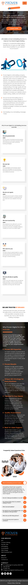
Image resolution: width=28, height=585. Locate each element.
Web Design (4, 550)
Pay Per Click (4, 544)
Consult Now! (14, 28)
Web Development (6, 552)
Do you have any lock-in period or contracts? (11, 520)
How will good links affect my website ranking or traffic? (12, 502)
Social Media (4, 548)
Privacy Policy (11, 583)
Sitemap (18, 583)
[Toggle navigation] (24, 3)
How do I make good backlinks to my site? (13, 498)
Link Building (4, 546)
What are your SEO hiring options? (11, 515)
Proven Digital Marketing (10, 581)
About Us (3, 557)
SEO (2, 540)
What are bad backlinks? (8, 506)
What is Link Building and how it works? (12, 482)
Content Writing (5, 542)
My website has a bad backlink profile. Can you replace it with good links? (13, 511)
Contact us (4, 559)
